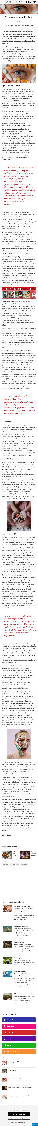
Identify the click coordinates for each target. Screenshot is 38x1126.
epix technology (22, 1122)
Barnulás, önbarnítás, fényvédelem (17, 1079)
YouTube (10, 1032)
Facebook (10, 1020)
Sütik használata (26, 1119)
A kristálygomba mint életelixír (22, 906)
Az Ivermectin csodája (20, 971)
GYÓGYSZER (24, 864)
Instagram (10, 1026)
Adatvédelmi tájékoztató (14, 1119)
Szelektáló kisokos (19, 942)
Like (19, 25)
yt (33, 2)
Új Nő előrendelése (13, 1051)
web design (14, 1122)
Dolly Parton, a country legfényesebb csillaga (20, 1087)
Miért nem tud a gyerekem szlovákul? (24, 994)
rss (35, 2)
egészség (5, 864)
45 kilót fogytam (18, 958)
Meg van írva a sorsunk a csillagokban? (34, 853)
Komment (10, 25)
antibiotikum (14, 864)
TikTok (9, 1039)
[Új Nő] (19, 2)
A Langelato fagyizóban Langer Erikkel (18, 1096)
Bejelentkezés (10, 2)
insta (30, 2)
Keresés (6, 2)
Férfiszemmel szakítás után (21, 926)
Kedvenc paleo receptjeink (15, 853)
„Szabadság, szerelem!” (14, 1070)
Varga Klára (6, 835)
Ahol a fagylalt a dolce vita (15, 1062)
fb (27, 2)
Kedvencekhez (29, 25)
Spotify (9, 1045)
